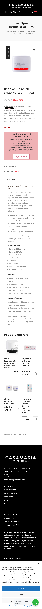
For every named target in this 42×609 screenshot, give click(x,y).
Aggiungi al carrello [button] (35, 418)
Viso (28, 32)
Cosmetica (21, 32)
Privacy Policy (23, 606)
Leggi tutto (18, 371)
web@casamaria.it (12, 477)
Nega (21, 594)
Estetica (13, 32)
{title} (31, 606)
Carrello (7, 500)
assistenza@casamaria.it (14, 479)
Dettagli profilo (10, 493)
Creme (34, 32)
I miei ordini (8, 497)
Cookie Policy (13, 606)
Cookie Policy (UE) (11, 525)
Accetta (21, 588)
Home (7, 32)
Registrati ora (21, 156)
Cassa (7, 504)
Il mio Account (10, 490)
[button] (39, 563)
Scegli (35, 373)
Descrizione (11, 180)
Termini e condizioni (12, 521)
